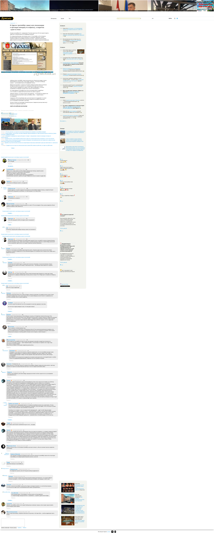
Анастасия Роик (11, 340)
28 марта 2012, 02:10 (21, 445)
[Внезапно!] (3, 366)
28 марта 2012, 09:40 (18, 476)
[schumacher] (5, 350)
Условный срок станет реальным (71, 63)
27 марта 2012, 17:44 (17, 181)
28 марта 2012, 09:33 (23, 469)
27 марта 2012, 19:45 (20, 340)
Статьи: (62, 128)
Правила (19, 527)
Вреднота (9, 372)
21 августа (62, 47)
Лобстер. (10, 272)
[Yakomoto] (3, 487)
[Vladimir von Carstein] (5, 405)
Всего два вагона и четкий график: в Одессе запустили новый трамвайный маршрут (7, 128)
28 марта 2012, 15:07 (13, 228)
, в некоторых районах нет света (70, 42)
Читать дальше (63, 228)
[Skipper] (3, 464)
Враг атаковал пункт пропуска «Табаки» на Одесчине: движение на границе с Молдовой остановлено (167, 10)
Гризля (8, 181)
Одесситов (65, 28)
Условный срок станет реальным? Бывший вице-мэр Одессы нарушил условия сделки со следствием (118, 10)
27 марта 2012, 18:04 (15, 248)
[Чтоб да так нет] (4, 188)
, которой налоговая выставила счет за (72, 112)
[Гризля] (3, 183)
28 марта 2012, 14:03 (23, 492)
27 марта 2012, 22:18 (17, 423)
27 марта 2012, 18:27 (20, 218)
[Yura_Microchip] (6, 492)
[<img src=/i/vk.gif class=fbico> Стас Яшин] (5, 329)
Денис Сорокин (12, 160)
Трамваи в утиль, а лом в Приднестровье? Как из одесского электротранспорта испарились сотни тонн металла (29, 138)
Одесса (64, 100)
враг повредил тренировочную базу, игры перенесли (73, 34)
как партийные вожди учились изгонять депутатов (71, 107)
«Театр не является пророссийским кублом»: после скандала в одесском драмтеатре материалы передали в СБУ (74, 140)
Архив (62, 18)
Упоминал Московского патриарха (70, 115)
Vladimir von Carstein (13, 403)
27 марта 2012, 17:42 (20, 169)
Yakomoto (9, 484)
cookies (108, 531)
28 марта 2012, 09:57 (16, 484)
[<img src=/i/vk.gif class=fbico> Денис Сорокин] (5, 162)
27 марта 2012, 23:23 (17, 430)
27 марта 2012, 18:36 (19, 272)
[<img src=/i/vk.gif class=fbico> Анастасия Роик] (3, 342)
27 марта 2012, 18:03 (21, 160)
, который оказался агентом (75, 75)
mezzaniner (9, 503)
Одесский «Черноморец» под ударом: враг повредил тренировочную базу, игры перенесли (18, 10)
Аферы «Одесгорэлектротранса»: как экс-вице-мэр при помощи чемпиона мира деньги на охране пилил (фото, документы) (34, 127)
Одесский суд (66, 111)
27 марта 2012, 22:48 (25, 403)
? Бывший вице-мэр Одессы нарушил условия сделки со (73, 64)
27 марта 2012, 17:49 (20, 188)
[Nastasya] (5, 262)
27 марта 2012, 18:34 (19, 326)
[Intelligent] (5, 305)
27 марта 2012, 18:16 (16, 314)
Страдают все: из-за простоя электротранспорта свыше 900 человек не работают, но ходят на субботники (29, 145)
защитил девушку (73, 111)
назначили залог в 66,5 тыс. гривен (74, 59)
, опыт (75, 108)
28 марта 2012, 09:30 (15, 462)
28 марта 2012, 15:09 (13, 286)
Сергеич (9, 380)
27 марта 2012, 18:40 (20, 239)
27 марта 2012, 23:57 (18, 302)
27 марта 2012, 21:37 (17, 372)
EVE (7, 228)
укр (152, 18)
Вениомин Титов (12, 445)
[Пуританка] (5, 199)
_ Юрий (8, 423)
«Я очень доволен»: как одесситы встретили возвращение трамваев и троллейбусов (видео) (25, 131)
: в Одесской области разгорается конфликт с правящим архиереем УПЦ (73, 117)
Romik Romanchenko (12, 511)
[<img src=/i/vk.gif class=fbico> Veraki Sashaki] (3, 206)
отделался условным (77, 86)
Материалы (54, 18)
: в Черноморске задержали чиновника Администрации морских (72, 70)
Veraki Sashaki (11, 203)
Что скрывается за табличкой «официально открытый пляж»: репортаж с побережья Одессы (75, 132)
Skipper (8, 462)
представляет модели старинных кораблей (67, 53)
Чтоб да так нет (11, 188)
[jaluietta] (3, 248)
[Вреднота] (3, 372)
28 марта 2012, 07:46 (25, 454)
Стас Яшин (11, 326)
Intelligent (10, 302)
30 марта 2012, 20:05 (23, 511)
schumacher (12, 350)
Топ (69, 18)
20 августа (62, 97)
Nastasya (10, 262)
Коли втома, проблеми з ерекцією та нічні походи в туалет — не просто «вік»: (72, 79)
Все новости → (63, 121)
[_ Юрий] (3, 425)
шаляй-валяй (10, 169)
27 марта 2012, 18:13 (16, 293)
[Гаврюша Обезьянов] (5, 454)
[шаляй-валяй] (3, 171)
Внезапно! (9, 364)
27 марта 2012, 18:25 (20, 196)
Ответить (10, 163)
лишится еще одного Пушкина (73, 100)
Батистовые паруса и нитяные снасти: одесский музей (69, 50)
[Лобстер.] (5, 274)
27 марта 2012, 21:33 (22, 350)
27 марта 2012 (12, 23)
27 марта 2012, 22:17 (17, 380)
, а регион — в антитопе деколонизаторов (73, 101)
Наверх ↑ (13, 148)
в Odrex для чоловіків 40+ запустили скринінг (73, 80)
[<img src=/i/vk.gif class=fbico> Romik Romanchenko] (3, 514)
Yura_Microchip (14, 492)
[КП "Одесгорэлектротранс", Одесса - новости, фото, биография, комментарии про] (5, 113)
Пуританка (10, 196)
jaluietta (8, 248)
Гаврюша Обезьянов (15, 454)
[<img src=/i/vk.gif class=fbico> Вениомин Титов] (3, 448)
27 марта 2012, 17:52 (19, 203)
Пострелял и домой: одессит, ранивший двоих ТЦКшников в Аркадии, (73, 85)
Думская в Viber (65, 284)
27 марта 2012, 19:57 (25, 364)
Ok (112, 531)
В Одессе (65, 74)
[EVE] (4, 227)
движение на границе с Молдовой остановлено (71, 92)
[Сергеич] (3, 382)
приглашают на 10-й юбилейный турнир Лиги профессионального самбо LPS (72, 29)
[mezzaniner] (3, 506)
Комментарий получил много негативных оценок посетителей (15, 157)
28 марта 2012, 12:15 (17, 503)
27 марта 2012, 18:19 (17, 262)
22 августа (62, 25)
